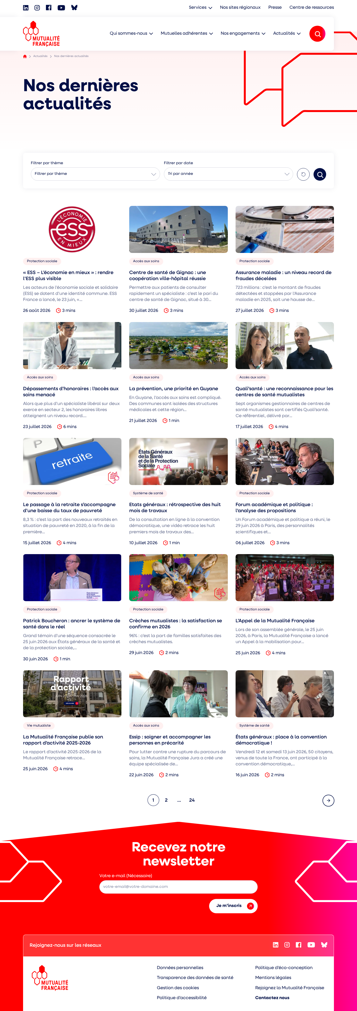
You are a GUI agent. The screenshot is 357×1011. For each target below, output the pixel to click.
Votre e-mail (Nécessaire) (125, 876)
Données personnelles (180, 968)
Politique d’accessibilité (182, 998)
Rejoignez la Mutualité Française (289, 988)
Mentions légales (273, 978)
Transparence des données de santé (195, 978)
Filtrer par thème (51, 174)
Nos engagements (240, 34)
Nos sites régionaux (240, 8)
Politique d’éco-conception (284, 968)
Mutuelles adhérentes (184, 34)
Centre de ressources (311, 8)
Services (197, 8)
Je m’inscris (229, 906)
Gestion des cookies (178, 988)
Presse (275, 8)
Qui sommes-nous (128, 34)
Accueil (25, 56)
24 (193, 800)
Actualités (284, 34)
